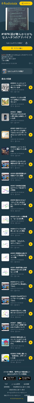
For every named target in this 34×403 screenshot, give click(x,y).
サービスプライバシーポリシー (17, 392)
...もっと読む (5, 60)
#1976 (4, 55)
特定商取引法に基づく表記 (21, 387)
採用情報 (7, 387)
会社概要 (26, 384)
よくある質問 (16, 384)
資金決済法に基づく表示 (17, 389)
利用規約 (27, 395)
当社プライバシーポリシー (12, 395)
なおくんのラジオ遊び (14, 43)
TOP (6, 384)
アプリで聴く (18, 48)
